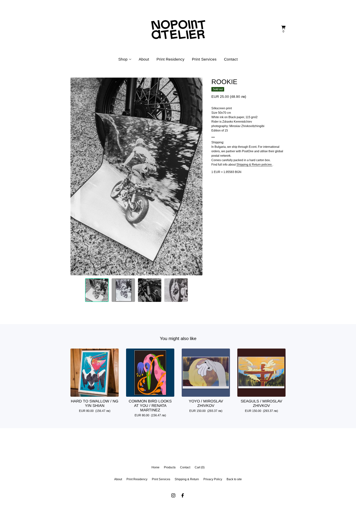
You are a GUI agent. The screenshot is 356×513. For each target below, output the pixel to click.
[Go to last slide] (76, 176)
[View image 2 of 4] (123, 290)
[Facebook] (182, 495)
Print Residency (170, 59)
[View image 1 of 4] (96, 290)
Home (155, 467)
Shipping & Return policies (254, 164)
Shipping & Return (187, 479)
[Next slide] (197, 176)
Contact (231, 59)
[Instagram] (173, 495)
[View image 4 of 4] (176, 290)
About (144, 59)
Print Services (204, 59)
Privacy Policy (212, 479)
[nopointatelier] (178, 29)
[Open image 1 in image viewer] (136, 176)
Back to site (234, 479)
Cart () (200, 467)
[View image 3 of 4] (149, 290)
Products (170, 467)
